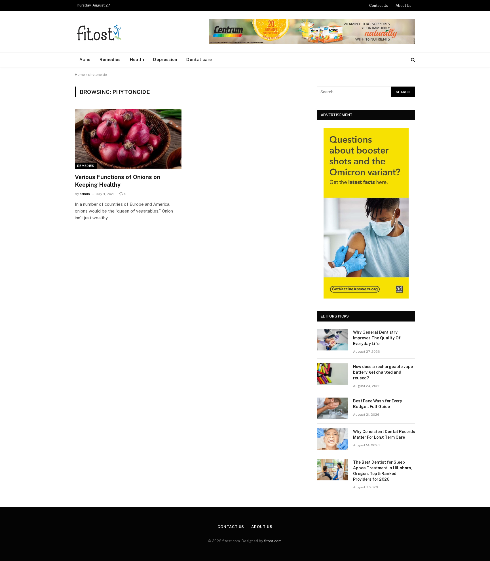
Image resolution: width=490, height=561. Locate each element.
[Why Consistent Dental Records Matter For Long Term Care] (332, 439)
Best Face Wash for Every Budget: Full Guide (377, 404)
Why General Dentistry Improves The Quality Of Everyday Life (377, 338)
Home (80, 75)
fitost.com (273, 541)
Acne (84, 59)
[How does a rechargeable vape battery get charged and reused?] (332, 374)
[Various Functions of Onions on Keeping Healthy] (128, 139)
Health (137, 59)
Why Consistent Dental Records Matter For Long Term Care (384, 434)
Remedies (110, 59)
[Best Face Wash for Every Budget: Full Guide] (332, 408)
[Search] (412, 59)
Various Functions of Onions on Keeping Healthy (117, 181)
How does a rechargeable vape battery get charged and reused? (383, 372)
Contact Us (378, 5)
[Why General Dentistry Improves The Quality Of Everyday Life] (332, 339)
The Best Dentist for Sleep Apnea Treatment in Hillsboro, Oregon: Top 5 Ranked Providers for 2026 (382, 471)
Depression (165, 59)
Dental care (199, 59)
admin (85, 194)
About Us (403, 5)
